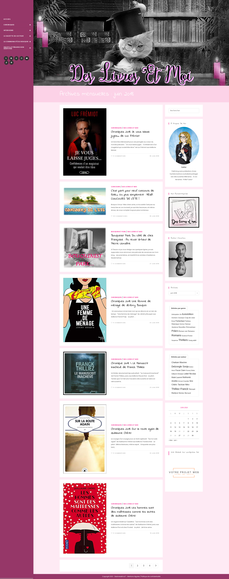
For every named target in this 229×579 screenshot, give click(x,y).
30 (192, 435)
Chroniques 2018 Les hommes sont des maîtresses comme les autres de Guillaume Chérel (133, 512)
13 (179, 427)
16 (192, 427)
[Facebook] (11, 58)
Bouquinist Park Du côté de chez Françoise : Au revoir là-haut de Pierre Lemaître (132, 240)
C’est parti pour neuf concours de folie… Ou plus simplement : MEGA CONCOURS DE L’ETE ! (132, 195)
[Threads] (16, 58)
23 (192, 431)
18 (171, 431)
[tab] (178, 308)
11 (171, 427)
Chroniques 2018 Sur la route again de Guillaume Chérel (135, 431)
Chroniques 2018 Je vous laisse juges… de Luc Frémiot (130, 134)
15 (188, 427)
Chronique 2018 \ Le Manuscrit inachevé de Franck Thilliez (129, 365)
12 (175, 427)
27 (179, 435)
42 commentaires (120, 216)
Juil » (175, 440)
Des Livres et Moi (16, 8)
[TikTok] (6, 62)
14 (184, 427)
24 (197, 431)
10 (197, 423)
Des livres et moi (130, 128)
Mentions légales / (134, 576)
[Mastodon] (11, 62)
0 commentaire (119, 156)
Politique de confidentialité (150, 576)
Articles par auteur (178, 357)
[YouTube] (27, 58)
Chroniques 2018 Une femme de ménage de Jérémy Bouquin (131, 303)
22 (188, 431)
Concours (115, 187)
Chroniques (116, 128)
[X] (6, 58)
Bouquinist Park (118, 232)
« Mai (170, 440)
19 (175, 431)
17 (197, 427)
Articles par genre (178, 308)
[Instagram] (21, 58)
